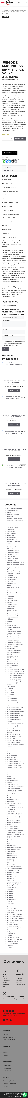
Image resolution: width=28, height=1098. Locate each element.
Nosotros (5, 1050)
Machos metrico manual (12, 10)
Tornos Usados (7, 1068)
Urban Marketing (17, 1096)
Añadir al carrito (19, 138)
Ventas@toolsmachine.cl (10, 1037)
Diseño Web (10, 1096)
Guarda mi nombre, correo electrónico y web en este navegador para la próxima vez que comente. (14, 343)
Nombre (5, 329)
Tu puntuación (6, 317)
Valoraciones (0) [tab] (8, 170)
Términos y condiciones (9, 1083)
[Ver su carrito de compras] (18, 3)
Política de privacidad (9, 1081)
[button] (24, 1094)
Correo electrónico (7, 335)
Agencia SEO (20, 1094)
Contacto (5, 1034)
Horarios (5, 1055)
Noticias (5, 1052)
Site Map (5, 1086)
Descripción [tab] (7, 167)
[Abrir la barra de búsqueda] (22, 2)
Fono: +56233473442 (9, 1039)
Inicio (3, 10)
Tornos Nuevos (7, 1065)
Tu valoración (6, 320)
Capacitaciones (7, 1070)
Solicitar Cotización (10, 153)
